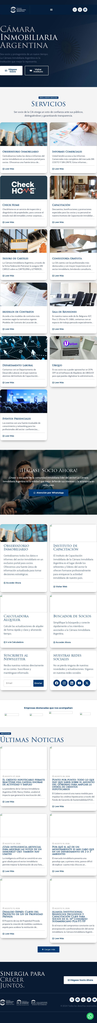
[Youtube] (79, 683)
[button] (51, 10)
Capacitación (61, 205)
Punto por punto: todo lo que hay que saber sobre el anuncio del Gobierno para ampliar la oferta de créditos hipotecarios (73, 785)
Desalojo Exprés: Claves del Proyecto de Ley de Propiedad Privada (22, 914)
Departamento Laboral (17, 365)
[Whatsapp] (75, 10)
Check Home (10, 205)
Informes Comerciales (67, 152)
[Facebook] (56, 683)
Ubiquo (57, 365)
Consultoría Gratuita (67, 259)
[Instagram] (80, 10)
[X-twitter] (87, 683)
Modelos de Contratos (18, 312)
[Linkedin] (85, 10)
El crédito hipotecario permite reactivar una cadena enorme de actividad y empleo (23, 782)
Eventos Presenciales (16, 419)
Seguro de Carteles (15, 259)
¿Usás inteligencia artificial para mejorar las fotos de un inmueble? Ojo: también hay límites (22, 850)
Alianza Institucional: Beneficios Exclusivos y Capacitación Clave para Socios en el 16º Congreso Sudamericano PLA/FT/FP (69, 917)
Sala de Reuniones (64, 312)
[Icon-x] (72, 999)
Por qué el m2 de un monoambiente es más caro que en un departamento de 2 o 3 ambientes (73, 850)
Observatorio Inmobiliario (20, 152)
